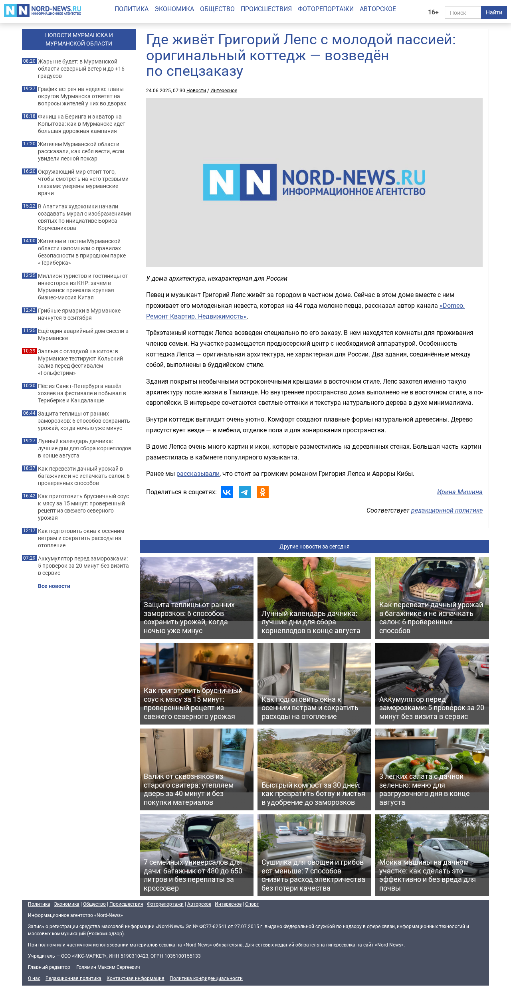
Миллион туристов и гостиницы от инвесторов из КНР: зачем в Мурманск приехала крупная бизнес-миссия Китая (83, 286)
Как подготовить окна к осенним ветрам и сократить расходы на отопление (81, 538)
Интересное (223, 90)
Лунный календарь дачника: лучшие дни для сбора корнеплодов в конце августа (84, 448)
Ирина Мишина (460, 491)
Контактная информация (135, 978)
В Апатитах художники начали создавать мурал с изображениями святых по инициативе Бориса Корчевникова (84, 217)
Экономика (174, 8)
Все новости (54, 586)
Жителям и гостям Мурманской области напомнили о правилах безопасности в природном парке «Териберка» (82, 252)
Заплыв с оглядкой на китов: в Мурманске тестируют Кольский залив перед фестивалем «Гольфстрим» (80, 362)
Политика (132, 8)
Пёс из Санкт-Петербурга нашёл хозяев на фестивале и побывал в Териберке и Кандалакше (82, 393)
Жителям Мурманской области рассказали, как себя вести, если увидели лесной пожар (81, 151)
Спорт (252, 904)
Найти (494, 12)
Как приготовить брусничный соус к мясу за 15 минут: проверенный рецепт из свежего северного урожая (83, 507)
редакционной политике (447, 510)
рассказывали (198, 473)
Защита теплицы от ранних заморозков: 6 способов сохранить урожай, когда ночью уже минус (84, 421)
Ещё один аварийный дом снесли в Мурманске (83, 334)
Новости (196, 90)
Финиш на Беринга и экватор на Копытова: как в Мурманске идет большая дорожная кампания (81, 124)
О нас (34, 978)
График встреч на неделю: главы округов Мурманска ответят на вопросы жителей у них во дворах (82, 96)
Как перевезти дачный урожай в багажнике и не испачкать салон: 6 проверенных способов (84, 476)
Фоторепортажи (326, 8)
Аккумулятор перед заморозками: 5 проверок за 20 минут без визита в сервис (83, 565)
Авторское (378, 8)
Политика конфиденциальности (206, 978)
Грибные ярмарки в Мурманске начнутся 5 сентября (79, 314)
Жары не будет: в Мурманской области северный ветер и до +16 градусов (81, 68)
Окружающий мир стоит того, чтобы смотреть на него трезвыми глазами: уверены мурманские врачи (83, 182)
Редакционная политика (73, 978)
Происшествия (266, 8)
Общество (217, 8)
